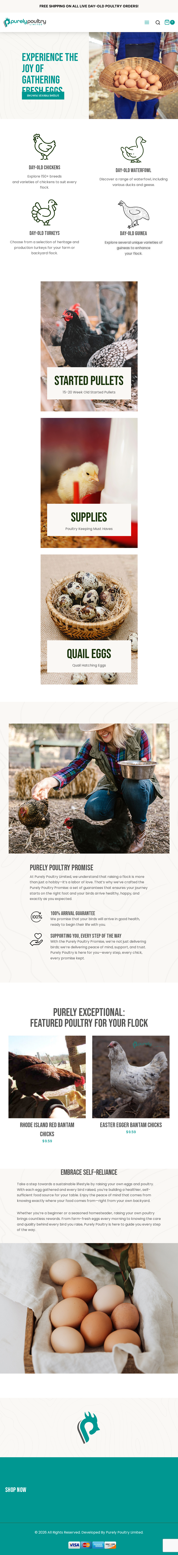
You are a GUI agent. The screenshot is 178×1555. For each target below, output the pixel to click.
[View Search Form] (157, 22)
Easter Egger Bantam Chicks (131, 1125)
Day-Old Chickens (44, 167)
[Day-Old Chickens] (44, 147)
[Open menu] (146, 22)
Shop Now (15, 1490)
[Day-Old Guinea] (133, 214)
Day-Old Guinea (133, 233)
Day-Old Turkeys (45, 233)
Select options (47, 1154)
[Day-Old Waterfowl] (133, 150)
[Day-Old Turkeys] (44, 212)
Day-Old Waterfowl (133, 170)
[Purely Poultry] (25, 22)
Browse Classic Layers (43, 95)
